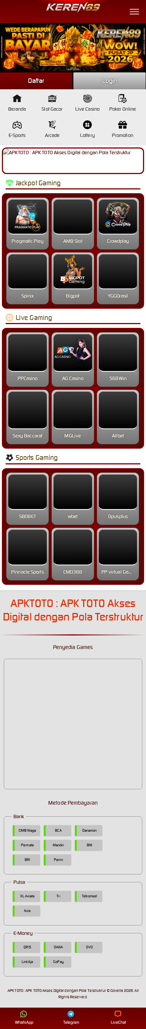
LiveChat (119, 1022)
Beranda (17, 109)
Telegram (71, 1022)
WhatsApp (24, 1022)
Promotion (122, 135)
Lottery (87, 135)
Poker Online (122, 109)
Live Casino (87, 109)
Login (109, 81)
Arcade (52, 135)
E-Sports (17, 135)
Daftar (36, 81)
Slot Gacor (52, 109)
